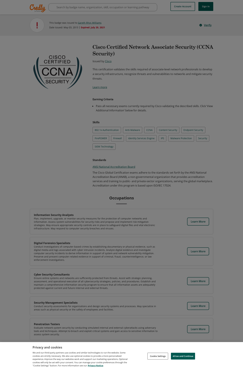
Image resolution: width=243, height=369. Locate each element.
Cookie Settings (158, 355)
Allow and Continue (183, 355)
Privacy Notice (95, 365)
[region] (121, 355)
